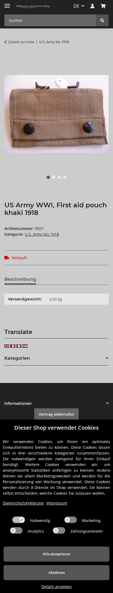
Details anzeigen (56, 586)
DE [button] (76, 6)
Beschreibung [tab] (20, 279)
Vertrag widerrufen (56, 414)
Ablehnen (57, 572)
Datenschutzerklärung (23, 503)
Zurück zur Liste (21, 41)
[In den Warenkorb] (8, 59)
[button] (92, 6)
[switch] (18, 520)
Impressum (56, 503)
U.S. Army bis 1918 (42, 234)
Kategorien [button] (17, 358)
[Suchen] (102, 20)
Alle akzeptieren (56, 553)
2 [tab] (53, 177)
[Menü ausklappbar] (7, 3)
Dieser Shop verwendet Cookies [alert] (56, 427)
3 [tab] (59, 177)
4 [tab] (64, 177)
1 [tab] (48, 177)
